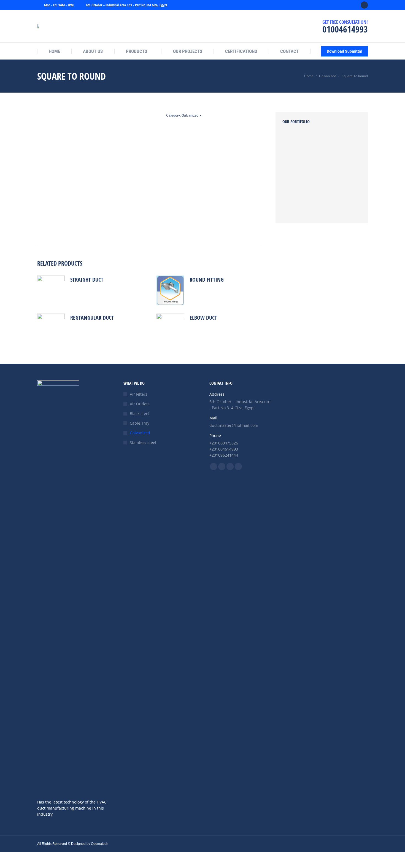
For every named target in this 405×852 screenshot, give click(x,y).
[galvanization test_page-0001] (314, 205)
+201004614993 (223, 449)
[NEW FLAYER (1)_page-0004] (293, 163)
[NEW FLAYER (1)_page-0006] (314, 141)
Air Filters (138, 394)
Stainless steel (143, 442)
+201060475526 (223, 443)
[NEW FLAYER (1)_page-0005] (335, 141)
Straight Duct (86, 279)
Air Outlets (140, 403)
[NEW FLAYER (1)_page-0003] (314, 163)
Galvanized (190, 115)
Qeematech (99, 844)
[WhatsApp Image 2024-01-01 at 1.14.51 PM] (335, 205)
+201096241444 (223, 455)
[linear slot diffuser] (293, 205)
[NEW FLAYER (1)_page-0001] (293, 184)
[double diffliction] (335, 184)
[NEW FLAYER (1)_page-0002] (335, 163)
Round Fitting (207, 279)
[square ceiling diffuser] (314, 184)
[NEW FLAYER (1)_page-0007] (293, 141)
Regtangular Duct (92, 317)
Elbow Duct (203, 317)
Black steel (139, 413)
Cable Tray (139, 423)
